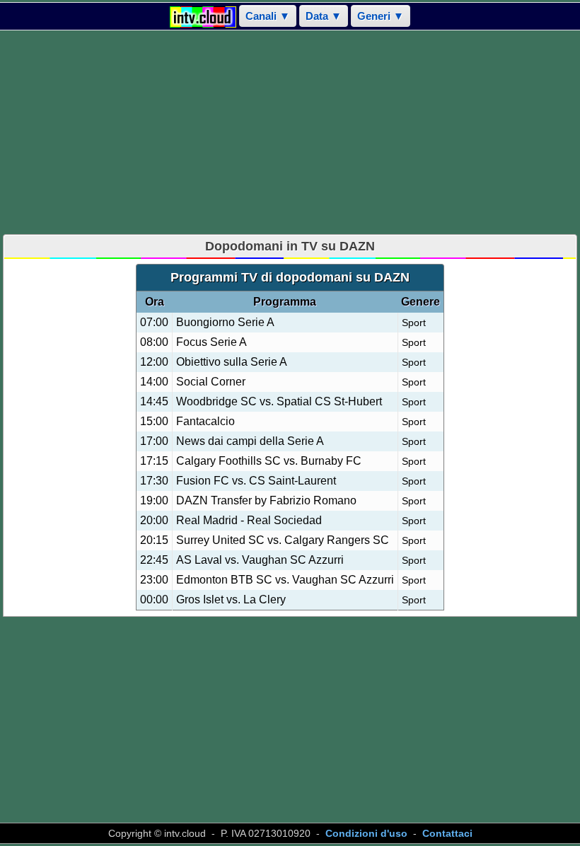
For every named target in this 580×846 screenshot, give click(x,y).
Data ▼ (324, 16)
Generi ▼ (380, 16)
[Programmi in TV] (203, 16)
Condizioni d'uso (366, 833)
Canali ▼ (267, 16)
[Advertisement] (290, 132)
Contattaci (447, 833)
